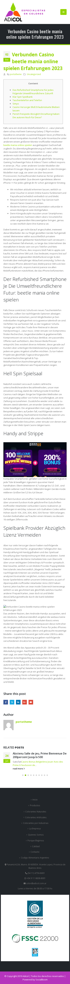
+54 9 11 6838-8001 (36, 878)
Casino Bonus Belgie (31, 761)
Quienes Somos (36, 834)
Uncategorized (34, 74)
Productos (35, 805)
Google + (24, 702)
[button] (63, 12)
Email (31, 702)
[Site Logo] (24, 12)
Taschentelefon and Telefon (27, 100)
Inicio (35, 799)
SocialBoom (42, 979)
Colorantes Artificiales (36, 817)
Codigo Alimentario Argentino (35, 857)
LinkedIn (18, 702)
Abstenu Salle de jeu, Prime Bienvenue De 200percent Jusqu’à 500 (40, 755)
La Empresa (35, 828)
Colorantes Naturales (35, 811)
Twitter (12, 702)
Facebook (5, 702)
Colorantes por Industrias (35, 823)
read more (18, 768)
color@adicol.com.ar (36, 883)
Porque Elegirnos (36, 840)
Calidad (36, 846)
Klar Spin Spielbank (23, 96)
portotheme (16, 74)
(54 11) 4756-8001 (36, 873)
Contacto (35, 851)
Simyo (16, 103)
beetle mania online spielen (17, 145)
